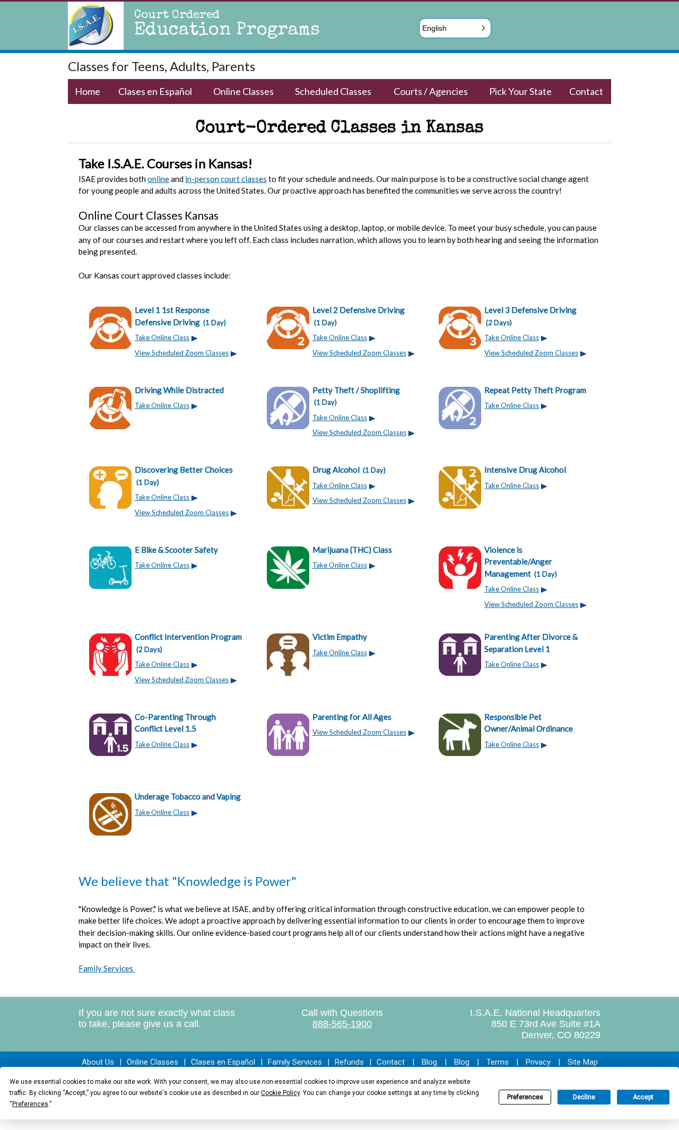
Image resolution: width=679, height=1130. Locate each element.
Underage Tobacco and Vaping (188, 796)
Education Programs (227, 31)
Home (87, 91)
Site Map (583, 1062)
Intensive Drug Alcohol (525, 469)
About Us (98, 1062)
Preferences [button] (30, 1104)
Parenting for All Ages (351, 717)
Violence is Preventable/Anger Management (520, 561)
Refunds (349, 1062)
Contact (586, 91)
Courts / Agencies (431, 91)
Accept (643, 1097)
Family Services (107, 968)
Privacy (538, 1062)
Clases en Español (155, 91)
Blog (429, 1062)
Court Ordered (177, 16)
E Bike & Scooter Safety (176, 549)
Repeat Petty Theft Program (535, 390)
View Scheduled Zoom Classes (182, 353)
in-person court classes (226, 179)
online (158, 179)
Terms (497, 1062)
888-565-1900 (342, 1024)
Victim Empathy (339, 636)
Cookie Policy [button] (280, 1093)
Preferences (525, 1097)
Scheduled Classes (333, 91)
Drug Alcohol (349, 469)
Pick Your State (520, 91)
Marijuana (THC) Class (352, 549)
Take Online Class (162, 337)
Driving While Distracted (179, 390)
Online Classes (243, 91)
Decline (584, 1097)
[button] (455, 28)
